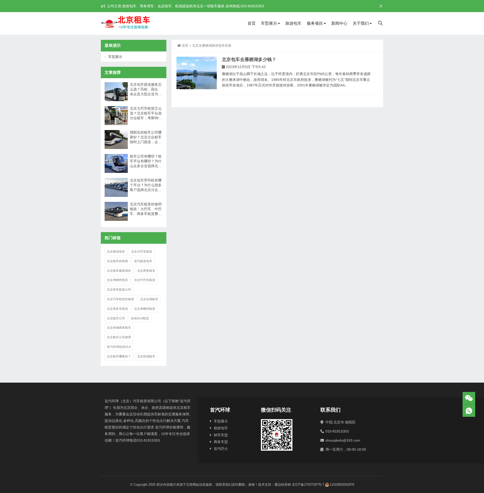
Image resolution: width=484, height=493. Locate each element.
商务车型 (221, 442)
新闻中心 (339, 23)
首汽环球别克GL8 (119, 347)
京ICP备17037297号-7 (308, 484)
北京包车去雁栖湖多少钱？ (249, 59)
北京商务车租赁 (117, 309)
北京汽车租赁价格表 (120, 299)
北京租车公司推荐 (119, 337)
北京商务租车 (146, 270)
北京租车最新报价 (119, 270)
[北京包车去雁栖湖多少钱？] (196, 73)
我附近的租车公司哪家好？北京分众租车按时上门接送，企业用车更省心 (146, 137)
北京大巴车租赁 (141, 251)
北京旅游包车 (116, 251)
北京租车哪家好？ (119, 356)
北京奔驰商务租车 (119, 327)
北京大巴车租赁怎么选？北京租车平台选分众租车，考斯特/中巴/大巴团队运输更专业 (146, 113)
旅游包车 (293, 23)
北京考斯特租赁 (144, 309)
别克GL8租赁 (140, 318)
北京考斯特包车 (117, 280)
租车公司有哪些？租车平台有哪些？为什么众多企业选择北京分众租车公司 (146, 161)
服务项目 (315, 23)
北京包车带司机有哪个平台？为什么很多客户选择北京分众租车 (146, 185)
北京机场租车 (146, 356)
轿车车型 (221, 435)
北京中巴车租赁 (144, 280)
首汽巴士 (221, 449)
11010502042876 (341, 484)
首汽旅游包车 (143, 261)
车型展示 (269, 23)
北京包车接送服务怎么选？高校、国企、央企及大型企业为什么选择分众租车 (146, 89)
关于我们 (361, 23)
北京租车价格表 (117, 261)
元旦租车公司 (116, 318)
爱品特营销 (283, 484)
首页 (252, 23)
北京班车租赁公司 (119, 289)
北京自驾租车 (149, 299)
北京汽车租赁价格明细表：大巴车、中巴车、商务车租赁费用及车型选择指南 (146, 209)
